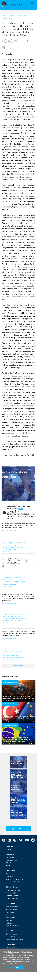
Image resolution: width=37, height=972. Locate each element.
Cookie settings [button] (8, 967)
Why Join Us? (10, 874)
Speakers (9, 920)
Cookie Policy (17, 963)
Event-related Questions (14, 937)
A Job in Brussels (11, 948)
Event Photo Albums (12, 926)
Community (9, 876)
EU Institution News (17, 16)
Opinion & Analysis (12, 895)
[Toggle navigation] (32, 3)
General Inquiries (11, 934)
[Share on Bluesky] (16, 41)
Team (7, 852)
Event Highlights (11, 917)
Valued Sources (11, 863)
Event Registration (12, 907)
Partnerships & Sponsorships (15, 939)
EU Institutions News (13, 890)
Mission (8, 849)
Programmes (10, 854)
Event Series (10, 912)
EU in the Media (11, 893)
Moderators (9, 923)
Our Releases (10, 857)
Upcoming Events (11, 909)
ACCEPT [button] (19, 967)
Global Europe (7, 18)
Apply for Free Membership (18, 829)
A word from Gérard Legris (14, 882)
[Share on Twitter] (4, 41)
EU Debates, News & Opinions (16, 5)
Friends (8, 865)
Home (4, 16)
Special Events (10, 915)
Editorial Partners (11, 860)
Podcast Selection (12, 898)
